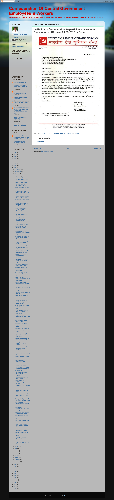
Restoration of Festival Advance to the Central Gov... (21, 247)
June (16, 451)
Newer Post (38, 148)
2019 (15, 167)
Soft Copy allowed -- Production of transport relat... (22, 404)
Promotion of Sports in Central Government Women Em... (21, 269)
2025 (15, 154)
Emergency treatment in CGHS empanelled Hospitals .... (21, 348)
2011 (15, 480)
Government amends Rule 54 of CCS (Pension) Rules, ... (22, 287)
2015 (15, 471)
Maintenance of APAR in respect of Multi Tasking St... (22, 442)
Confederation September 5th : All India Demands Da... (22, 425)
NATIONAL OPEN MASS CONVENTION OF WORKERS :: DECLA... (21, 184)
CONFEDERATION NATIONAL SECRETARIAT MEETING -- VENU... (22, 390)
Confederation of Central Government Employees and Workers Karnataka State (21, 137)
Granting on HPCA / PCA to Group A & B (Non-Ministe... (22, 343)
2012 (15, 477)
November (18, 171)
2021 (15, 163)
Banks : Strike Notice (20, 365)
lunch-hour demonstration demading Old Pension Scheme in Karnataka (21, 141)
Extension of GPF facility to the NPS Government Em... (22, 237)
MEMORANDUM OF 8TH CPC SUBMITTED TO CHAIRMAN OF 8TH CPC (21, 87)
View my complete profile (19, 46)
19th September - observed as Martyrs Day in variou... (22, 330)
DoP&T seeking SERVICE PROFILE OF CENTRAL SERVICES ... (21, 312)
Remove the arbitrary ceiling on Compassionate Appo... (22, 233)
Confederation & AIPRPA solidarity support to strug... (21, 382)
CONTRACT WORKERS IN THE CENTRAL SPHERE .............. (21, 297)
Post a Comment (40, 141)
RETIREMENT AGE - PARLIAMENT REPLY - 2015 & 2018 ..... (22, 279)
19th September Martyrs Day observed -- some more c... (21, 325)
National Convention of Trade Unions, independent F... (21, 302)
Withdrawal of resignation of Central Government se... (22, 307)
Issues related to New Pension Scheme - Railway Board (22, 353)
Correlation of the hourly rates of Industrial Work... (21, 242)
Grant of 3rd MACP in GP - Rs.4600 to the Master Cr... (21, 214)
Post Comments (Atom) (47, 151)
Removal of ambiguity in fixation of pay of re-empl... (21, 205)
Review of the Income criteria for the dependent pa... (20, 209)
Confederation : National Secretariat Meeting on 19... (22, 395)
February (17, 459)
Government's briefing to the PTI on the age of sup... (21, 261)
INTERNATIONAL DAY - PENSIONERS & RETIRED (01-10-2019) (22, 192)
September (18, 176)
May (16, 453)
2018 (15, 464)
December (18, 169)
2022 (15, 161)
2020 (15, 165)
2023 (15, 158)
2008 (15, 486)
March (17, 457)
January (17, 461)
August (17, 446)
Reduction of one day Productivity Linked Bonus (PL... (20, 228)
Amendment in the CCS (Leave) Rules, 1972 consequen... (21, 335)
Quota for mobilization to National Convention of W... (21, 417)
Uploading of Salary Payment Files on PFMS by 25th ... (22, 317)
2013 (15, 475)
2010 (15, 482)
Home (68, 148)
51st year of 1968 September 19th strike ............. (21, 361)
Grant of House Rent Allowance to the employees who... (20, 219)
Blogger (66, 495)
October (17, 173)
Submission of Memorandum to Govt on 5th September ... (22, 409)
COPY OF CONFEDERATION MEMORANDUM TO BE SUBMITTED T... (21, 434)
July (16, 448)
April (16, 455)
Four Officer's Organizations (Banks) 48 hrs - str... (22, 292)
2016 (15, 469)
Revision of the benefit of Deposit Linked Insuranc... (21, 256)
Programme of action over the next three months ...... (22, 179)
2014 (15, 473)
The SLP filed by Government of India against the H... (21, 372)
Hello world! (17, 120)
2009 (15, 484)
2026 (15, 152)
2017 (15, 466)
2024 (15, 156)
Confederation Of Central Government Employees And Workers (21, 36)
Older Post (98, 148)
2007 (15, 488)
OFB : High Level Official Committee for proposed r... (22, 274)
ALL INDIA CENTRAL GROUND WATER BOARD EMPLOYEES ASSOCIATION (21, 109)
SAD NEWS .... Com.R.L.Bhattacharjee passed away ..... (21, 377)
